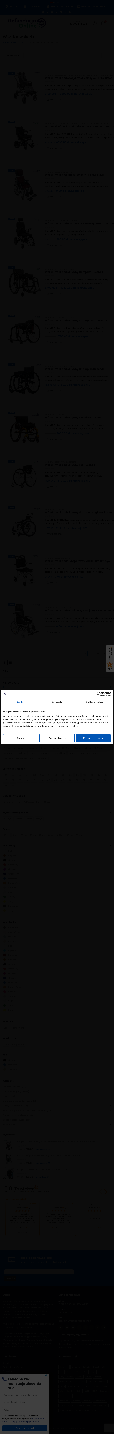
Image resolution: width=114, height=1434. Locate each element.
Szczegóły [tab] (57, 702)
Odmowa (20, 738)
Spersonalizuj (55, 738)
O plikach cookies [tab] (94, 702)
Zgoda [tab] (20, 702)
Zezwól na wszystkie (93, 738)
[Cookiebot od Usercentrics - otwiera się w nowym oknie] (98, 694)
